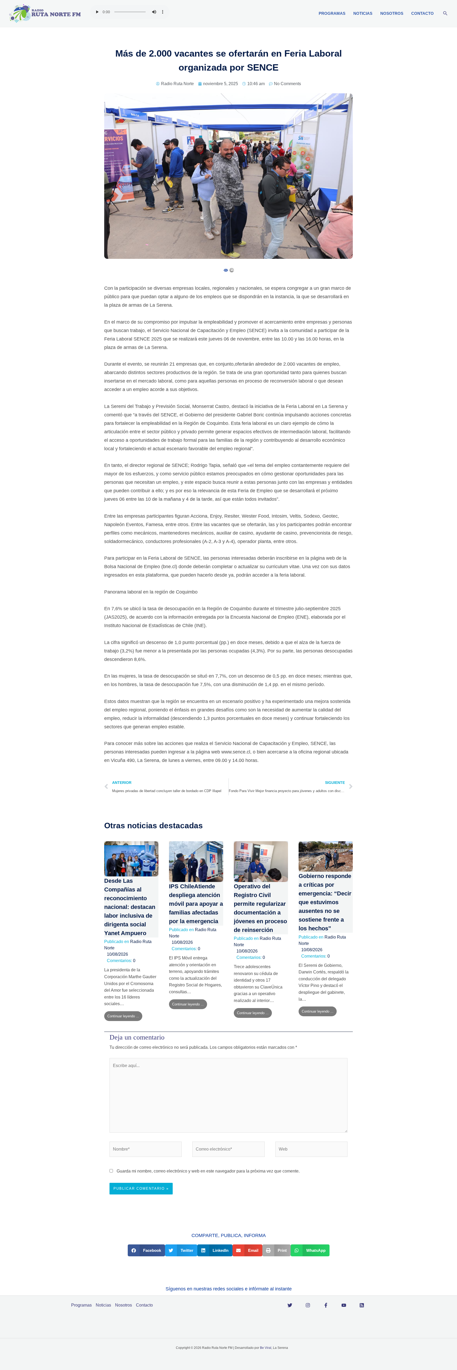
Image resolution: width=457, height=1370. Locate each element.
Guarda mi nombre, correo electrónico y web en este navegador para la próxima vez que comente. (208, 1171)
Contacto (422, 13)
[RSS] (361, 1305)
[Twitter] (289, 1305)
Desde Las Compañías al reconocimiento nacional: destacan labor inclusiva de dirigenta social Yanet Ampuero (129, 906)
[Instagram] (307, 1305)
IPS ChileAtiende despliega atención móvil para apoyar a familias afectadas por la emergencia (196, 904)
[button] (445, 13)
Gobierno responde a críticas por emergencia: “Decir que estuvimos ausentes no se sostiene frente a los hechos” (325, 902)
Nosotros (391, 13)
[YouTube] (343, 1305)
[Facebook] (325, 1305)
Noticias (362, 13)
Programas (332, 13)
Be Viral (265, 1348)
